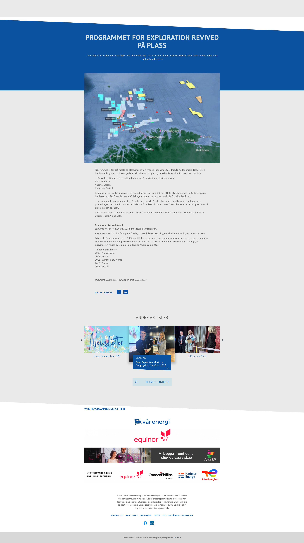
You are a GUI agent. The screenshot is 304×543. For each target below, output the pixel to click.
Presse (157, 515)
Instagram (159, 523)
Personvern (145, 515)
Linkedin (152, 523)
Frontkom (177, 538)
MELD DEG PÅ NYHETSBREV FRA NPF (177, 515)
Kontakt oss (117, 515)
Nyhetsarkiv (132, 515)
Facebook (145, 523)
